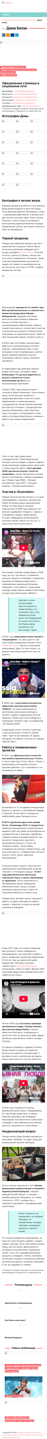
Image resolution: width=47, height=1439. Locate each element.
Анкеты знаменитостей (25, 20)
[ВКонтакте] (3, 35)
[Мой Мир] (12, 35)
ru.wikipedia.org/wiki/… (25, 91)
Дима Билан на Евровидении (18, 1303)
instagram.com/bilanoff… (26, 100)
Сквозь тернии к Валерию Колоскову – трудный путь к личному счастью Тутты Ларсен (23, 1368)
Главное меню (8, 20)
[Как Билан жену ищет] (23, 1311)
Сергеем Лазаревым (27, 966)
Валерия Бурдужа (13, 1337)
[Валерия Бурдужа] (23, 1328)
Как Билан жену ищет (15, 1320)
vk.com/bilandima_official (25, 94)
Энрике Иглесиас (14, 1396)
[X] (16, 35)
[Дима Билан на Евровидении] (23, 1294)
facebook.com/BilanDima (25, 97)
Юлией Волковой (10, 645)
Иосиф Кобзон (26, 252)
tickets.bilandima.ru (31, 106)
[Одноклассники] (7, 35)
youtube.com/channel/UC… (24, 103)
